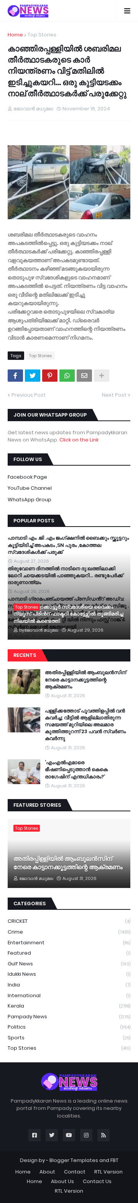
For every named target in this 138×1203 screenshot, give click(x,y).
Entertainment (69, 942)
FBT (114, 1160)
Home (15, 34)
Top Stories (42, 34)
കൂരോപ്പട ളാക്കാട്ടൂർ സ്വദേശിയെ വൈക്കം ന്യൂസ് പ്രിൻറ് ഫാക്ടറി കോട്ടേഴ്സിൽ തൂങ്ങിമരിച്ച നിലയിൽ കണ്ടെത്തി (68, 614)
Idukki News (69, 974)
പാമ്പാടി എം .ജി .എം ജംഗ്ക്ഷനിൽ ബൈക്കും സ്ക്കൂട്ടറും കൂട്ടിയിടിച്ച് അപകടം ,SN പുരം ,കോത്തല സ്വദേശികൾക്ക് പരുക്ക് (68, 545)
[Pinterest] (50, 375)
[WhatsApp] (67, 375)
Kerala (69, 1005)
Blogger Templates (73, 1160)
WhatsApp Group (29, 499)
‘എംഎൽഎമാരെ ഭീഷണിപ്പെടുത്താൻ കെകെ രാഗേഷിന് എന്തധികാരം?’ (76, 769)
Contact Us (97, 1181)
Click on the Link (79, 439)
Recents (24, 655)
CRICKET (69, 921)
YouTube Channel (30, 488)
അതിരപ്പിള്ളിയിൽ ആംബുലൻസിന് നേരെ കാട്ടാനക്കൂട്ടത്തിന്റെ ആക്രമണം (85, 679)
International (69, 995)
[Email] (84, 375)
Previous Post (29, 395)
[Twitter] (32, 375)
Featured (69, 953)
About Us (62, 1181)
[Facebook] (15, 375)
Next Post (114, 395)
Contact (74, 1171)
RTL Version (108, 1171)
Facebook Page (27, 477)
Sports (69, 1037)
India (69, 984)
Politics (69, 1027)
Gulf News (69, 963)
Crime (69, 931)
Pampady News (69, 1016)
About (47, 1171)
